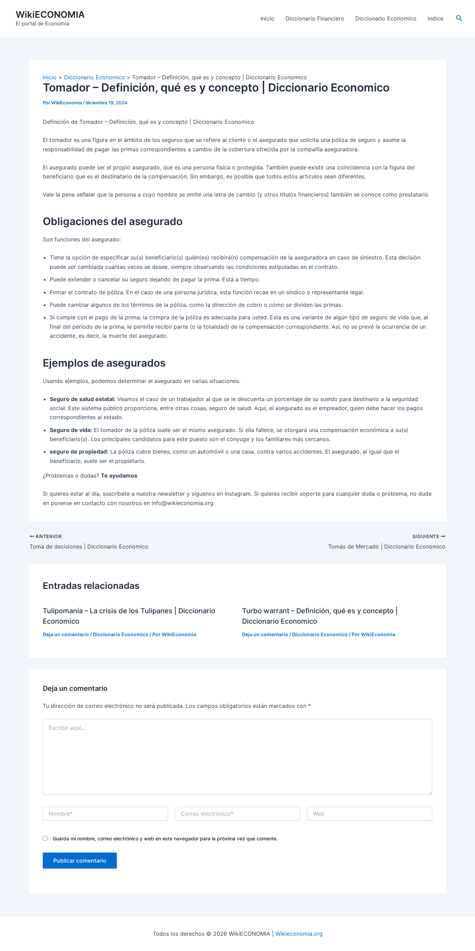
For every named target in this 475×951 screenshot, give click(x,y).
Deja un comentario (66, 634)
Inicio (267, 18)
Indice (435, 18)
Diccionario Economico (386, 18)
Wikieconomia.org (299, 933)
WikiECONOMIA (50, 14)
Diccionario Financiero (314, 18)
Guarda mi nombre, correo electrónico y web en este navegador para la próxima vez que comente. (165, 838)
